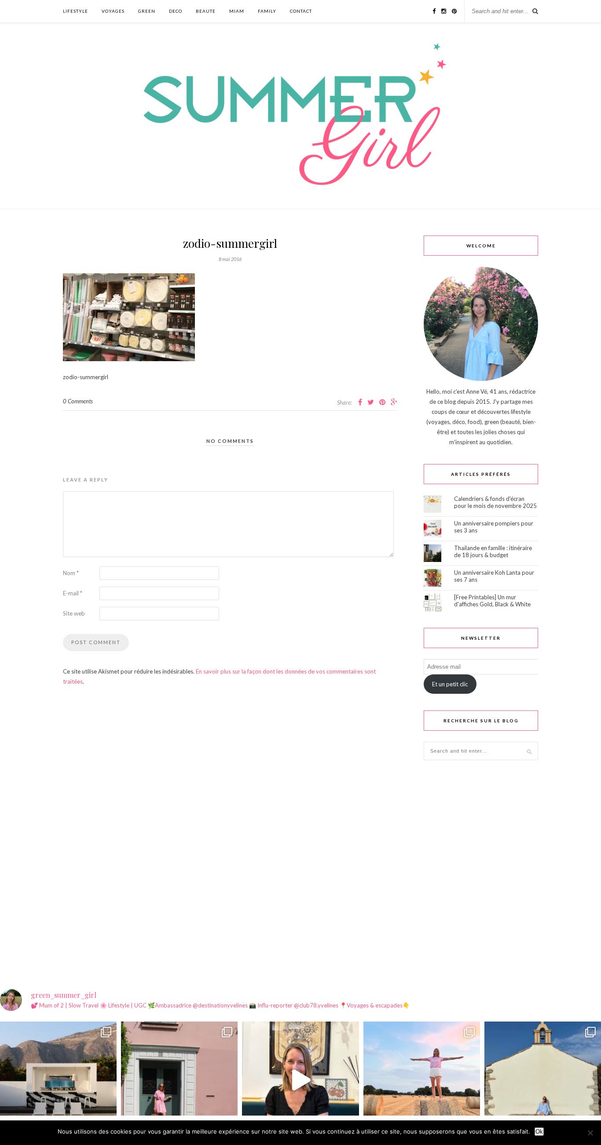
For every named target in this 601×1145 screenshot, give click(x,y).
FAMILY (267, 11)
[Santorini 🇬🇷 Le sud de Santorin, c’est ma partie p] (58, 1080)
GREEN (146, 11)
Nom (71, 572)
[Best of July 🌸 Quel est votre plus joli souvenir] (421, 1080)
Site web (74, 613)
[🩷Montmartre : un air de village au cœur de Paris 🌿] (179, 1080)
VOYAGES (113, 11)
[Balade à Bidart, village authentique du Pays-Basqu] (542, 1080)
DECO (175, 11)
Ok (539, 1131)
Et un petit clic (450, 684)
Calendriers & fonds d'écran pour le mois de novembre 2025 (495, 502)
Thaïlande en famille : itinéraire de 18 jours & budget (493, 551)
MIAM (236, 11)
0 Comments (78, 401)
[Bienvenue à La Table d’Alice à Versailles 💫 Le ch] (300, 1080)
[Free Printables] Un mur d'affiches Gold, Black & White (492, 601)
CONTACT (301, 11)
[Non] (590, 1132)
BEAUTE (206, 11)
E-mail (72, 593)
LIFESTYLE (75, 11)
